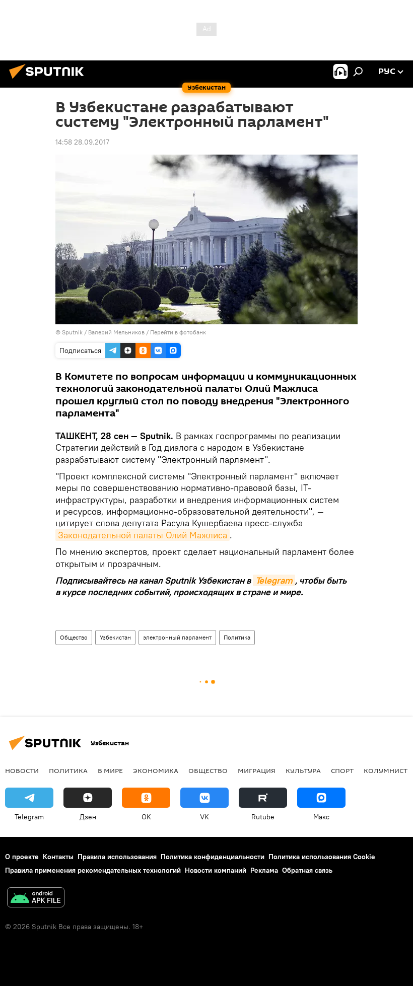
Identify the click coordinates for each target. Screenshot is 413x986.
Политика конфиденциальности (212, 856)
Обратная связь (307, 870)
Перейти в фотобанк (178, 332)
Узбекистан (115, 637)
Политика (237, 637)
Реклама (264, 870)
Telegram (274, 580)
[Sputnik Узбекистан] (49, 80)
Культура (303, 770)
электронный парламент (177, 637)
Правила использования (117, 856)
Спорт (342, 770)
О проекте (22, 856)
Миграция (257, 770)
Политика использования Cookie (321, 856)
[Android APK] (36, 898)
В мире (110, 770)
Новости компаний (215, 870)
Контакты (58, 856)
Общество (74, 637)
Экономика (155, 770)
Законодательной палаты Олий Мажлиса (142, 535)
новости (22, 770)
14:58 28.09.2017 (82, 142)
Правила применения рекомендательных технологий (93, 870)
